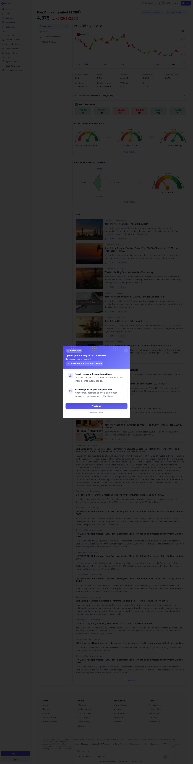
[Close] (126, 350)
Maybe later (96, 412)
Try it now (96, 406)
